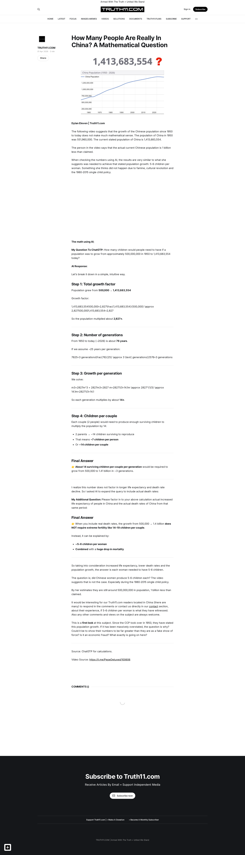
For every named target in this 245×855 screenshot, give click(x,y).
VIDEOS (105, 19)
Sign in (187, 9)
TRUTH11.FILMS (154, 19)
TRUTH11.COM (46, 47)
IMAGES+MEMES (89, 19)
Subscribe (200, 9)
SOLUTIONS (119, 19)
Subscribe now (125, 795)
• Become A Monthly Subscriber (144, 819)
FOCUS (73, 19)
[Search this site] (39, 9)
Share (43, 58)
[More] (196, 19)
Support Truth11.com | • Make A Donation (105, 819)
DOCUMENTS (135, 19)
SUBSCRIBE (171, 19)
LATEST (61, 19)
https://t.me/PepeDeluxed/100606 (109, 659)
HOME (50, 19)
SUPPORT (185, 19)
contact (153, 606)
